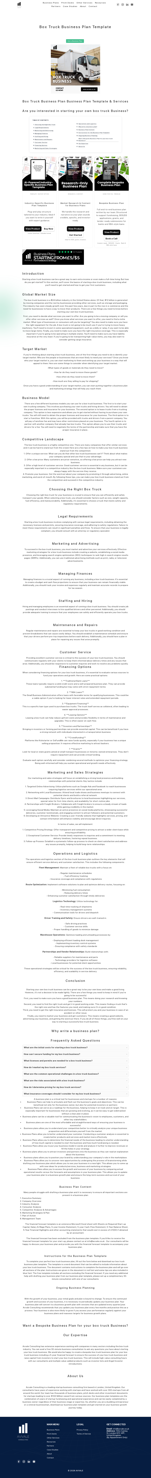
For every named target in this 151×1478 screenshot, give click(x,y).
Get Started (75, 235)
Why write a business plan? (88, 126)
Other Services (85, 3)
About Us (82, 146)
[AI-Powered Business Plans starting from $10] (53, 257)
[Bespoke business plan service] (112, 174)
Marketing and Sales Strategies (46, 148)
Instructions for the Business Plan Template (94, 132)
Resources (100, 3)
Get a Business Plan (75, 41)
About (83, 6)
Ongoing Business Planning (88, 135)
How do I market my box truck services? (45, 1067)
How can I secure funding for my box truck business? (52, 1054)
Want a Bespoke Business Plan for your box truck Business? (96, 139)
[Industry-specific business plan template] (39, 174)
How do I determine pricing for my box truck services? (52, 1087)
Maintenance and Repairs (43, 139)
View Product (33, 229)
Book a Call (112, 238)
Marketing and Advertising (44, 130)
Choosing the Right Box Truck (45, 124)
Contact (93, 6)
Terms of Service (84, 1434)
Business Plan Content (87, 129)
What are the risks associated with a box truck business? (54, 1080)
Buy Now (48, 229)
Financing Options (41, 145)
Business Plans (51, 3)
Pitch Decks (67, 3)
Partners (56, 6)
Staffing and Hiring (41, 136)
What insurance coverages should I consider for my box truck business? (62, 1094)
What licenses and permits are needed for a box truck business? (58, 1060)
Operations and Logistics (87, 124)
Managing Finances (41, 133)
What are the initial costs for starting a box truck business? (56, 1047)
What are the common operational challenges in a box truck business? (61, 1074)
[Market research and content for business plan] (75, 174)
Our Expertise (83, 143)
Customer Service (41, 142)
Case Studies (70, 6)
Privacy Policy (82, 1430)
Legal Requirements (42, 127)
